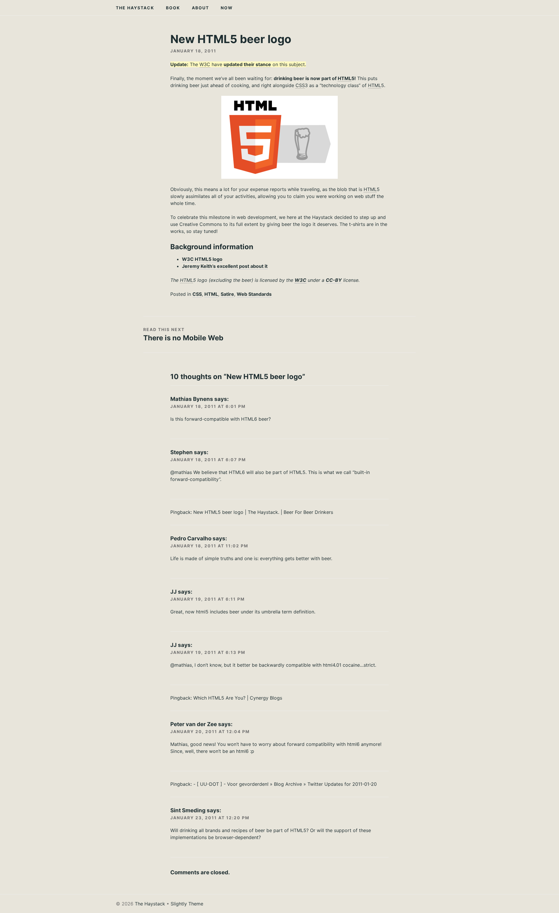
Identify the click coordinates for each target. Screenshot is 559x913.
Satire (227, 294)
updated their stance (247, 64)
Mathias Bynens (191, 399)
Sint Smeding (188, 810)
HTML (211, 294)
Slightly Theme (187, 904)
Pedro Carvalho (190, 538)
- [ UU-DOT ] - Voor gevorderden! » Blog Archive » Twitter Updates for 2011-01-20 (285, 784)
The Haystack (135, 7)
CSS (197, 294)
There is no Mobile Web (183, 338)
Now (227, 7)
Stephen (181, 452)
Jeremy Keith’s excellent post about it (225, 266)
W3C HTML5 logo (202, 259)
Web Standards (254, 294)
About (200, 7)
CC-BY (334, 280)
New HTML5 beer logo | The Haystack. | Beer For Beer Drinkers (263, 512)
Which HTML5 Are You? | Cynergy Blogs (237, 698)
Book (173, 7)
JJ (173, 591)
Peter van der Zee (193, 724)
